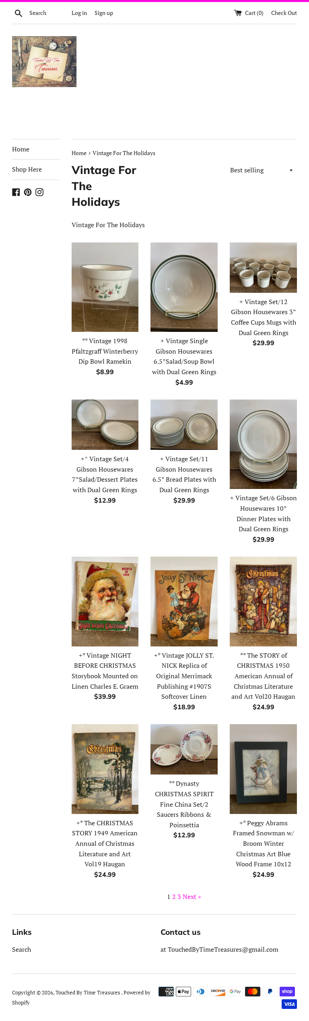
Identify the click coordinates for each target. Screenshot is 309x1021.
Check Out (284, 13)
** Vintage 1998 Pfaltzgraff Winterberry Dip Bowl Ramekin (105, 351)
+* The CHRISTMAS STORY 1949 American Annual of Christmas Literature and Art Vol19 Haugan (105, 843)
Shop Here (27, 169)
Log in (79, 13)
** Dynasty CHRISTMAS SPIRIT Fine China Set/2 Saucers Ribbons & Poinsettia (184, 804)
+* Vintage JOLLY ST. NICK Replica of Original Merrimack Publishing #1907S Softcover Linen (184, 676)
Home (20, 149)
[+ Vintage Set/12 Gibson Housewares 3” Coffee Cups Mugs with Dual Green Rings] (263, 267)
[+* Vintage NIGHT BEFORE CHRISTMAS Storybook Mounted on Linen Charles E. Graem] (105, 601)
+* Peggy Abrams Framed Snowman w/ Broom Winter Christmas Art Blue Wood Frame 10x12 (263, 843)
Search (21, 949)
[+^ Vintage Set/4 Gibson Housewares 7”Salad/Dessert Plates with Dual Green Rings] (105, 425)
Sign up (104, 13)
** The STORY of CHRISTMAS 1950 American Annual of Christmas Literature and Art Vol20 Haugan (263, 676)
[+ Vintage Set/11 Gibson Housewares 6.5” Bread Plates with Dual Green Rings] (184, 425)
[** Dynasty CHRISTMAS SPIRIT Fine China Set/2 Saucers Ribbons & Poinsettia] (184, 749)
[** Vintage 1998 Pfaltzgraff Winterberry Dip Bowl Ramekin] (105, 287)
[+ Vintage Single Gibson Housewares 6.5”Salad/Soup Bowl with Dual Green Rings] (184, 287)
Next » (192, 896)
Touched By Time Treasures (88, 992)
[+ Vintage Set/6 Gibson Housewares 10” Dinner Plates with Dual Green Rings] (263, 444)
